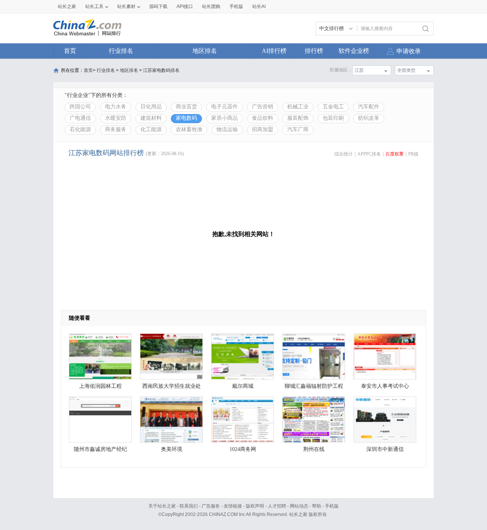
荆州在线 (314, 449)
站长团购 (211, 6)
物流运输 (227, 129)
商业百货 (186, 106)
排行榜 (314, 51)
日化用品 (151, 106)
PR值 (413, 154)
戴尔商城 (242, 386)
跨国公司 (80, 106)
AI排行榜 (274, 51)
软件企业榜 (354, 51)
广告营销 (262, 106)
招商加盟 (262, 129)
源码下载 (158, 6)
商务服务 (115, 129)
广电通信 (80, 118)
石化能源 (80, 129)
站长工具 (94, 6)
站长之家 (67, 6)
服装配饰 (298, 118)
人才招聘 (277, 506)
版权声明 (255, 506)
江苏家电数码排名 (161, 70)
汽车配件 (368, 106)
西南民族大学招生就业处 (171, 386)
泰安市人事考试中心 (385, 386)
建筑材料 (151, 118)
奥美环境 (171, 449)
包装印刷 (333, 118)
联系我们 (189, 506)
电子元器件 (224, 106)
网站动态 (299, 506)
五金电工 (333, 106)
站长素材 (126, 6)
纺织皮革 (368, 118)
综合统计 (343, 154)
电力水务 (115, 106)
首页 (70, 51)
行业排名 (121, 51)
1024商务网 (242, 449)
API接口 (185, 6)
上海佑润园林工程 (100, 386)
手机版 (332, 506)
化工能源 (151, 129)
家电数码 (186, 118)
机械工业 (298, 106)
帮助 (316, 506)
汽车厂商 (298, 129)
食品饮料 (262, 118)
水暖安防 (115, 118)
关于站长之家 (162, 506)
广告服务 (211, 506)
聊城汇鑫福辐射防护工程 (314, 386)
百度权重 (394, 154)
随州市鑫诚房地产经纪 (100, 449)
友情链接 (233, 506)
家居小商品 (224, 118)
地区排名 (205, 51)
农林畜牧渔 (189, 129)
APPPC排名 (369, 154)
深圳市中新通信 (385, 449)
